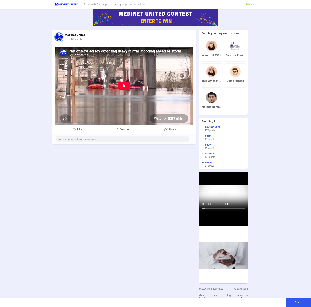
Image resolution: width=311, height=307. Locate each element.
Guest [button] (251, 4)
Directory (216, 295)
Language (242, 289)
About (202, 295)
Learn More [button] (113, 302)
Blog (228, 295)
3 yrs (67, 39)
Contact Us (242, 295)
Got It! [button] (298, 302)
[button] (115, 4)
